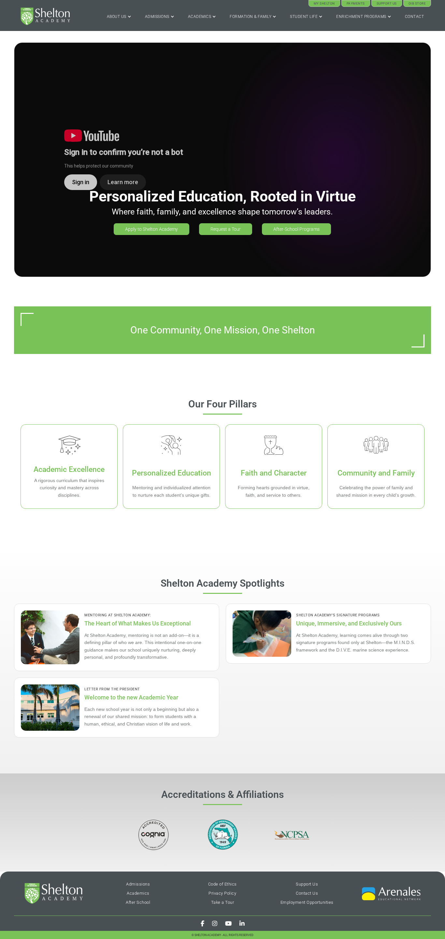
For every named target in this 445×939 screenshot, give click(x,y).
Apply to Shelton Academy (151, 229)
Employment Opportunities (307, 902)
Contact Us (307, 893)
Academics (138, 893)
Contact (414, 16)
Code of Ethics (222, 884)
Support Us (307, 884)
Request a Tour (225, 229)
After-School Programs (296, 229)
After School (138, 902)
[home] (45, 16)
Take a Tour (222, 902)
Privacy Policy (222, 893)
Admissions (138, 884)
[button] (119, 17)
